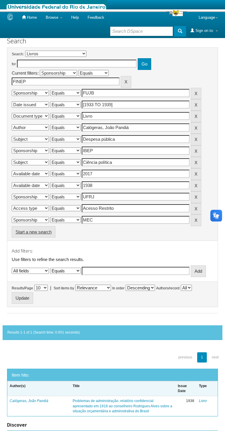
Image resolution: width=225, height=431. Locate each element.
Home (31, 17)
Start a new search (34, 231)
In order (118, 288)
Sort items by (64, 288)
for (14, 64)
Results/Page (22, 288)
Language (207, 17)
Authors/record (168, 288)
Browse (52, 17)
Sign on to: (204, 30)
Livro (203, 401)
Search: (18, 54)
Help (75, 17)
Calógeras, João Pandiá (29, 401)
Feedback (96, 17)
